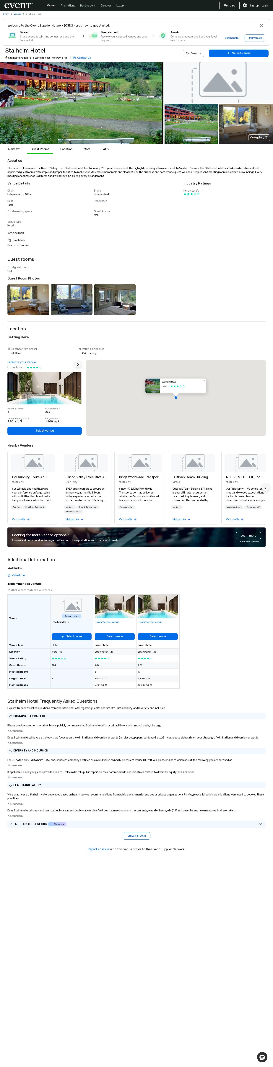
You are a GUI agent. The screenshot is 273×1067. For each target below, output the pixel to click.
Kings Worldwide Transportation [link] (139, 477)
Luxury (120, 5)
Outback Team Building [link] (190, 477)
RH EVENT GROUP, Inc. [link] (243, 477)
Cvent (6, 14)
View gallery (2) (259, 137)
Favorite (196, 53)
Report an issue (98, 849)
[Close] (261, 25)
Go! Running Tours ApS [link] (29, 477)
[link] (33, 463)
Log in (265, 5)
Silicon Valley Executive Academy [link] (86, 477)
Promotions (68, 5)
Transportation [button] (126, 507)
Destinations (88, 5)
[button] (81, 103)
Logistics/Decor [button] (73, 511)
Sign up (254, 5)
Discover (106, 5)
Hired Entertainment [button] (34, 507)
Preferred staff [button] (253, 507)
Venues (51, 5)
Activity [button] (16, 507)
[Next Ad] (78, 364)
